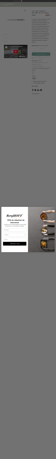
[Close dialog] (53, 208)
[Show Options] (25, 234)
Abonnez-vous (14, 243)
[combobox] (14, 234)
